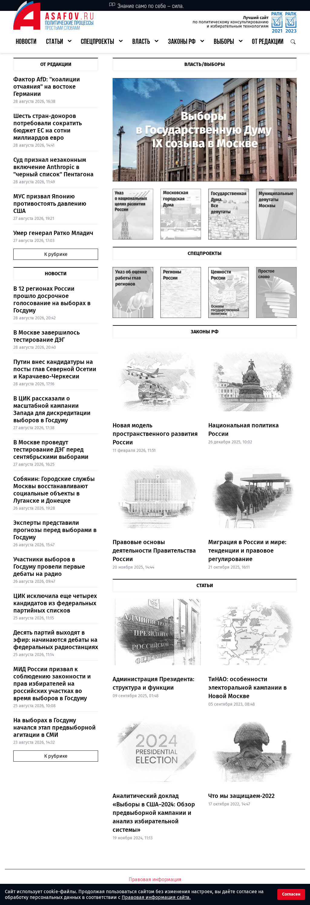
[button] (59, 42)
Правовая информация (155, 879)
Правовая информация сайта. (156, 897)
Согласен (291, 894)
